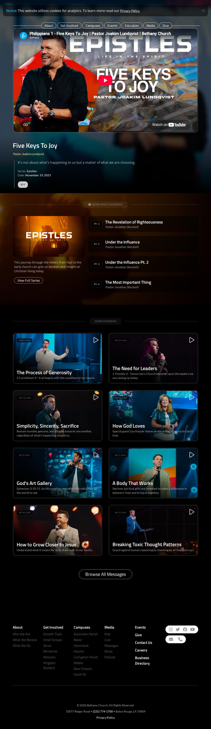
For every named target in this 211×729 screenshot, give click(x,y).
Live (107, 639)
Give (166, 25)
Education (132, 25)
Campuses (93, 25)
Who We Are (21, 633)
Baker (78, 639)
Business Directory (142, 660)
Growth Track (52, 633)
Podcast (109, 657)
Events (112, 25)
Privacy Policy (105, 717)
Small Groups (52, 639)
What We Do (21, 645)
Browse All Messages (105, 574)
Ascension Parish (86, 633)
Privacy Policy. (130, 10)
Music (108, 651)
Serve (47, 645)
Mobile (78, 662)
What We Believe (25, 639)
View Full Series (29, 280)
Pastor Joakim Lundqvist (28, 154)
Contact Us (143, 642)
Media (151, 25)
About (49, 25)
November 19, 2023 (38, 175)
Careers (141, 650)
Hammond (81, 645)
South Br (80, 674)
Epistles (32, 171)
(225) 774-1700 (103, 711)
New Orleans (83, 668)
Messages (111, 645)
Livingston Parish (86, 657)
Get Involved (69, 25)
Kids (107, 633)
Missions (49, 657)
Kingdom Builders (49, 665)
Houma (79, 651)
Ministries (50, 651)
